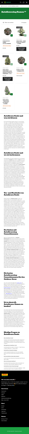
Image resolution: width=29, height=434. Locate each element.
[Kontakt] (23, 2)
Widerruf (3, 396)
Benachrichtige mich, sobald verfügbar (21, 49)
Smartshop (3, 409)
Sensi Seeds (4, 420)
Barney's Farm (4, 418)
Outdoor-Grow (19, 282)
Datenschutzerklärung (6, 398)
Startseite (4, 6)
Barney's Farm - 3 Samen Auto (20, 70)
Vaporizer (3, 411)
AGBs (2, 394)
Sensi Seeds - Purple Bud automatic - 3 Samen (6, 101)
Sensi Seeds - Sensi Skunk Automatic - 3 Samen (21, 42)
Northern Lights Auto (7, 287)
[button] (2, 2)
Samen (2, 405)
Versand (3, 392)
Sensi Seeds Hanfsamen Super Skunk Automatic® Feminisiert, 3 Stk (7, 71)
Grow (2, 407)
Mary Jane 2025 (5, 400)
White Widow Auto (9, 293)
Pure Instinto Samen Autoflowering (7, 42)
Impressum (3, 391)
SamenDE (12, 431)
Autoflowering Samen (13, 6)
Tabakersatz (4, 413)
